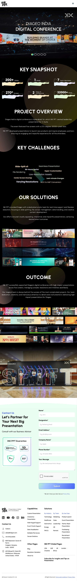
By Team (56, 513)
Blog (28, 549)
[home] (5, 3)
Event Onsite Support (34, 526)
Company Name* (45, 440)
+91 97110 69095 (10, 537)
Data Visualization (32, 529)
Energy (46, 527)
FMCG (46, 530)
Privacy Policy (66, 494)
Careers (7, 529)
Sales (55, 520)
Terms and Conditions (61, 577)
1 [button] (32, 54)
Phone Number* (44, 450)
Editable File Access (33, 533)
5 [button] (45, 54)
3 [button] (38, 54)
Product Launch (66, 517)
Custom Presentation (33, 513)
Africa (55, 551)
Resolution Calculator (33, 552)
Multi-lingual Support (34, 523)
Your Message (44, 459)
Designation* (43, 420)
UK (57, 548)
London (63, 548)
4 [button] (41, 54)
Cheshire (47, 551)
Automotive (48, 524)
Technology (48, 517)
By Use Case (66, 513)
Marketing (56, 517)
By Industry (47, 513)
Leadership (56, 524)
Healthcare (47, 520)
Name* (41, 410)
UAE (51, 548)
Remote (55, 530)
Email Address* (44, 430)
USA (45, 548)
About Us (30, 556)
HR (54, 527)
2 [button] (35, 54)
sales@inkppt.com (11, 533)
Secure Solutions (32, 536)
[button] (39, 3)
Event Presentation (68, 520)
